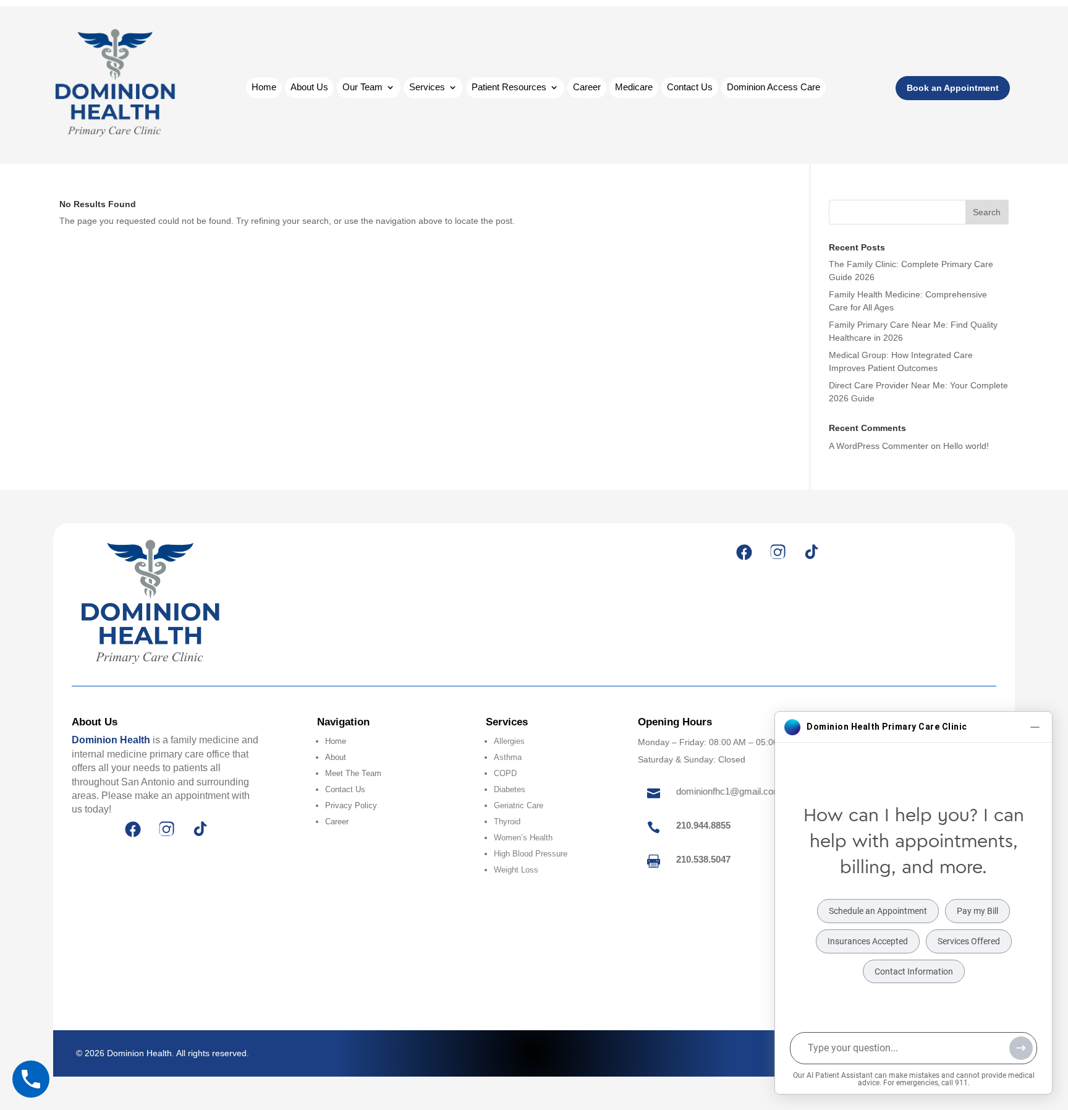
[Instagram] (777, 552)
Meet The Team (353, 773)
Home (264, 87)
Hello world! (966, 446)
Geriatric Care (518, 805)
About (335, 757)
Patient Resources (509, 87)
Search (987, 212)
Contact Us (690, 87)
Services (427, 87)
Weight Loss (516, 869)
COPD (505, 773)
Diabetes (509, 789)
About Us (309, 87)
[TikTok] (811, 552)
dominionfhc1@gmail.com (728, 791)
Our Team (362, 87)
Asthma (508, 757)
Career (587, 87)
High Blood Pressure (530, 853)
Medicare (634, 87)
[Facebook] (744, 552)
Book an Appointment (953, 88)
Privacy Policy (351, 805)
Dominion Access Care (773, 87)
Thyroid (507, 821)
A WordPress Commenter (878, 446)
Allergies (509, 741)
